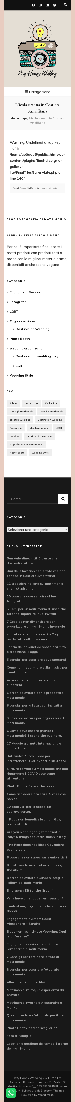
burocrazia (31, 403)
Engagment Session (25, 292)
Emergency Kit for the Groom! (30, 890)
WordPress (45, 1095)
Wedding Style (21, 375)
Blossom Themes (52, 1090)
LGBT (14, 311)
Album (13, 403)
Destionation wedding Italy (37, 356)
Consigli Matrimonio (21, 411)
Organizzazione (22, 321)
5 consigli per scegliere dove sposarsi (36, 660)
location (14, 436)
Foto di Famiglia (19, 1036)
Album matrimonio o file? (26, 982)
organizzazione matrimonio (26, 444)
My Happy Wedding (37, 73)
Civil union (51, 403)
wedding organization (27, 348)
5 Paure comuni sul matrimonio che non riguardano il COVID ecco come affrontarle (37, 773)
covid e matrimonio (51, 411)
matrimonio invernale (39, 436)
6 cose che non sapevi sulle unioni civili (37, 857)
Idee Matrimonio (39, 427)
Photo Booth (20, 339)
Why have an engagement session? (35, 898)
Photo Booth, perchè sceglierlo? (32, 1028)
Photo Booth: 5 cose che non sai (32, 786)
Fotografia (18, 302)
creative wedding (20, 419)
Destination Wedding (32, 329)
